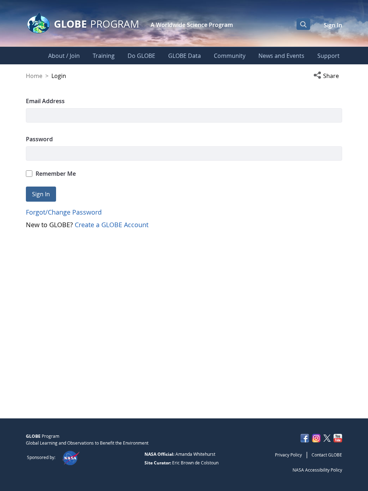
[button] (327, 76)
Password (39, 139)
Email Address (45, 101)
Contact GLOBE (327, 455)
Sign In (333, 25)
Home (34, 76)
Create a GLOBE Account (111, 224)
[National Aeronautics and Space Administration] (70, 457)
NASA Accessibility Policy (317, 470)
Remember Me (56, 174)
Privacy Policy (288, 455)
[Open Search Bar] (303, 24)
